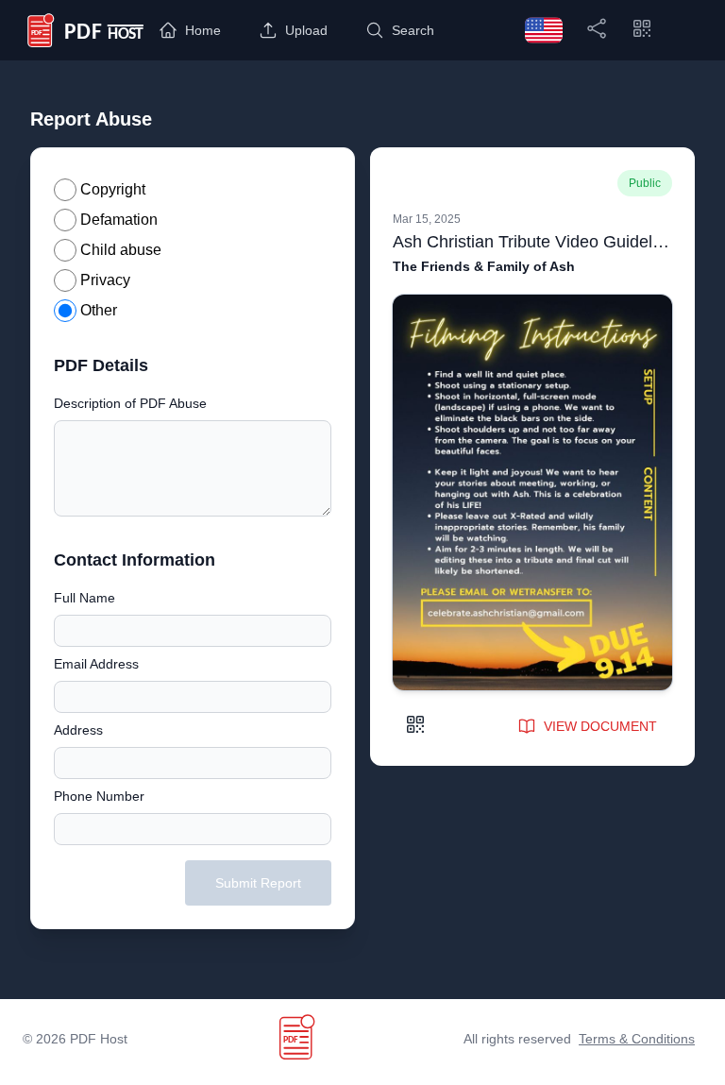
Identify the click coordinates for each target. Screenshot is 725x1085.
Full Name (84, 597)
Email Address (96, 663)
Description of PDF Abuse (130, 403)
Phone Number (99, 796)
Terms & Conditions (637, 1038)
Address (78, 729)
